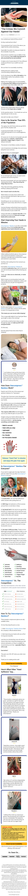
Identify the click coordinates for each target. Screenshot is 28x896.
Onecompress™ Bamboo (7, 226)
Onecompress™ (7, 581)
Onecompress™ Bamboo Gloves (14, 628)
